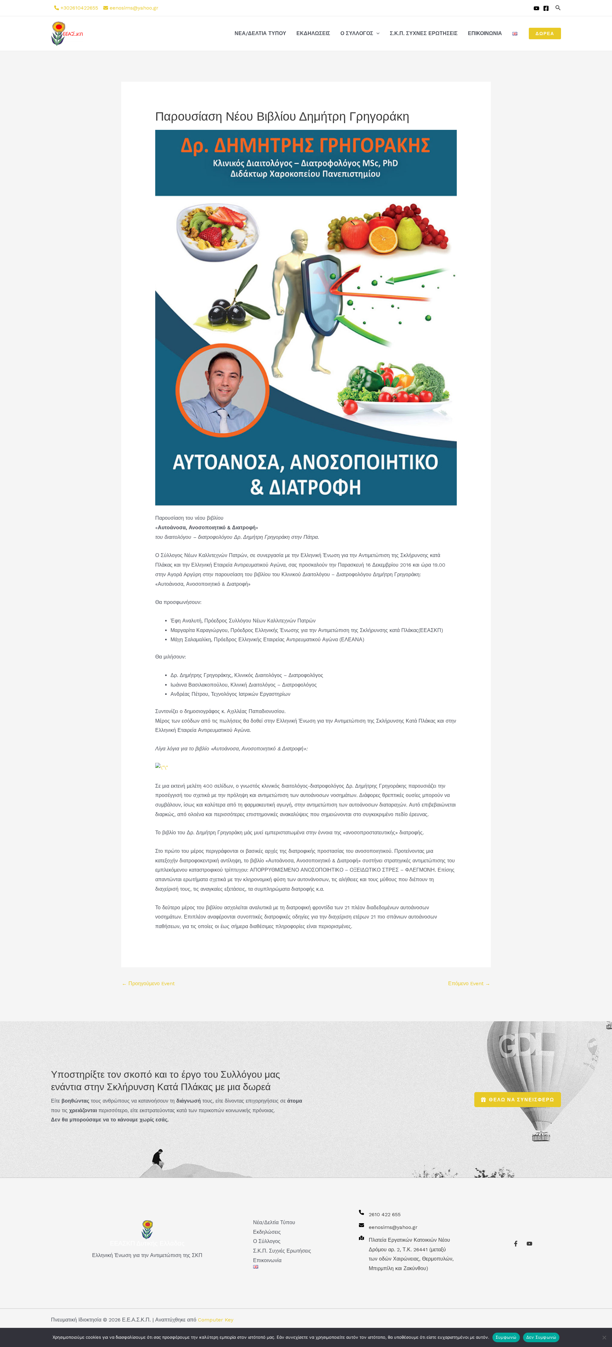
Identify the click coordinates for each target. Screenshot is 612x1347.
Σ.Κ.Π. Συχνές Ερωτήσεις (424, 33)
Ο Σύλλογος (356, 33)
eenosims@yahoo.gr (134, 8)
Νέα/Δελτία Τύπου (260, 33)
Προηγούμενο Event (148, 983)
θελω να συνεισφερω (521, 1099)
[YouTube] (536, 8)
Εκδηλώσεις (313, 33)
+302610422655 (79, 8)
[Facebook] (546, 8)
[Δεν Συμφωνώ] (604, 1337)
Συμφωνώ (506, 1337)
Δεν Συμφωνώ (541, 1337)
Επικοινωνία (485, 33)
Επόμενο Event (469, 983)
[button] (558, 8)
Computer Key (215, 1320)
